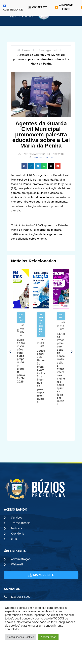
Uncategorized (43, 157)
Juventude (21, 318)
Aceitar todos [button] (48, 637)
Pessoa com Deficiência (41, 325)
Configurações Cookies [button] (20, 637)
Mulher (61, 316)
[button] (24, 166)
